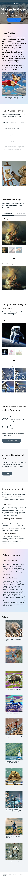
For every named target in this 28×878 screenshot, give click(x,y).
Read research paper (14, 19)
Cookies (14, 874)
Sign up (7, 473)
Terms (9, 874)
